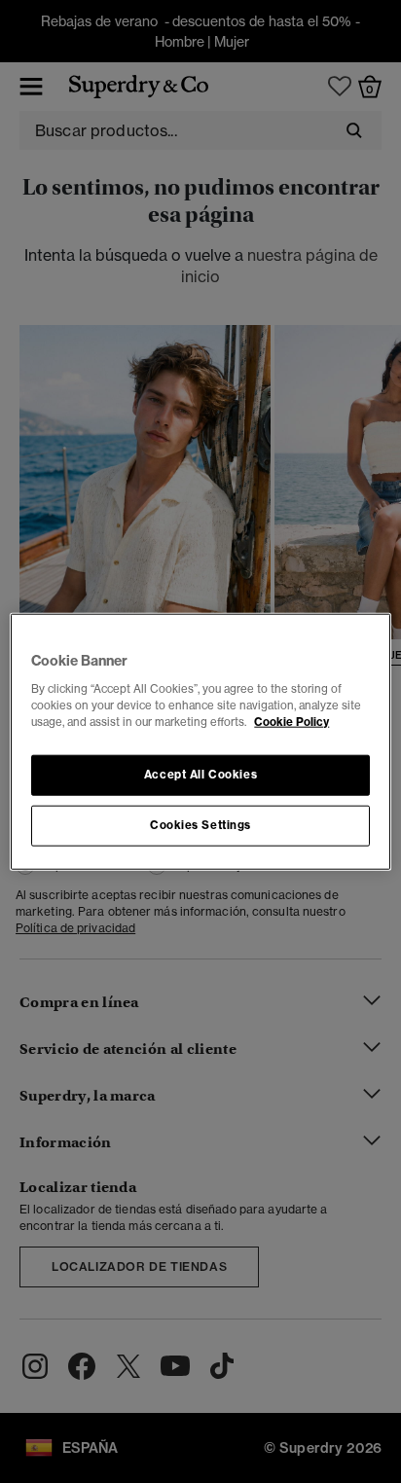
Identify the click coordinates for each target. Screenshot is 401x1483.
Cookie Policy (291, 721)
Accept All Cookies (200, 773)
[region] (200, 742)
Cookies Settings (200, 824)
